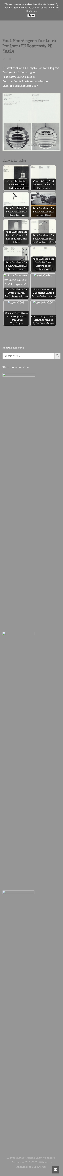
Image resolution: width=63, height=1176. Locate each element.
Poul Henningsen (25, 73)
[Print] (12, 59)
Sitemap (44, 1162)
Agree (31, 15)
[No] (58, 10)
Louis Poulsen (26, 77)
